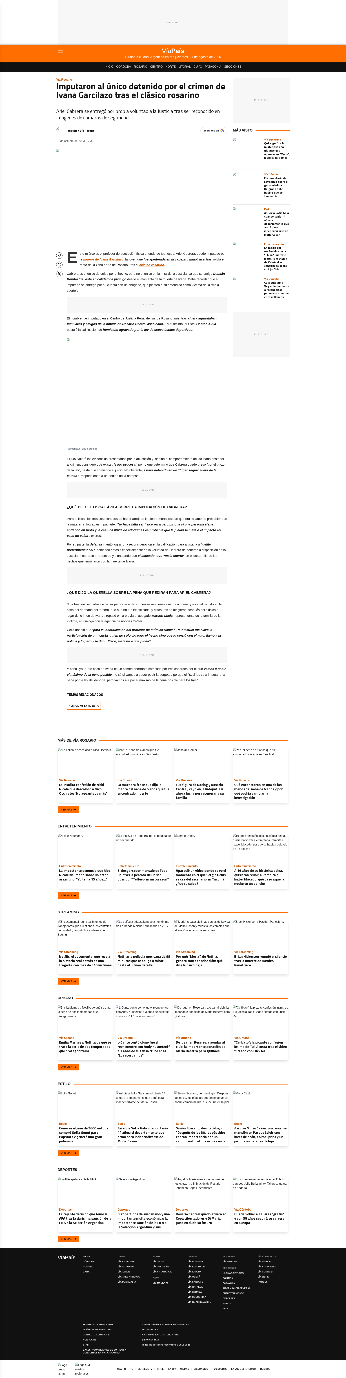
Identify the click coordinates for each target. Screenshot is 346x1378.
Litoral (185, 66)
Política (228, 1278)
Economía (229, 1283)
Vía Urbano (265, 1261)
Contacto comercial (96, 1334)
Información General (236, 1288)
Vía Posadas (195, 1261)
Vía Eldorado (196, 1266)
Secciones (232, 66)
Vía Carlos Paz (127, 1261)
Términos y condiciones (98, 1324)
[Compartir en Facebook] (59, 255)
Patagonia (213, 66)
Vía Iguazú (194, 1271)
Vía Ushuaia (230, 1261)
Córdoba (123, 66)
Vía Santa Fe (195, 1282)
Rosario (140, 66)
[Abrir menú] (91, 50)
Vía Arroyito (126, 1266)
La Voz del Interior (243, 1369)
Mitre (160, 1369)
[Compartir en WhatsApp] (59, 265)
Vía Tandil (124, 1271)
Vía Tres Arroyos (129, 1277)
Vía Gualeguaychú (199, 1302)
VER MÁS (66, 809)
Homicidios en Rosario (84, 706)
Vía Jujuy (159, 1261)
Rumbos (263, 1282)
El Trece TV (145, 1369)
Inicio (109, 66)
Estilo (227, 1303)
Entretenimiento (233, 1293)
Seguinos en (211, 130)
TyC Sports (219, 1369)
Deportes (229, 1298)
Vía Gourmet (265, 1271)
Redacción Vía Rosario (80, 130)
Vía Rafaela (195, 1287)
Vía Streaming (267, 1266)
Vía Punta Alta (127, 1282)
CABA (86, 1271)
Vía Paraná (195, 1292)
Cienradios (201, 1369)
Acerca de (90, 1339)
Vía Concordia (197, 1297)
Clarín (121, 1369)
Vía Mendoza (160, 1283)
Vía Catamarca (162, 1271)
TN (131, 1369)
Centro (156, 66)
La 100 (172, 1369)
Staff (86, 1345)
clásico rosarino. (152, 265)
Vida (225, 1308)
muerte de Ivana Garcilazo (102, 259)
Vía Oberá (194, 1277)
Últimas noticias (233, 1273)
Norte (170, 66)
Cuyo (198, 66)
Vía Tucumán (161, 1266)
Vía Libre (263, 1277)
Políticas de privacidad (98, 1329)
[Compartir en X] (59, 274)
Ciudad (184, 1369)
